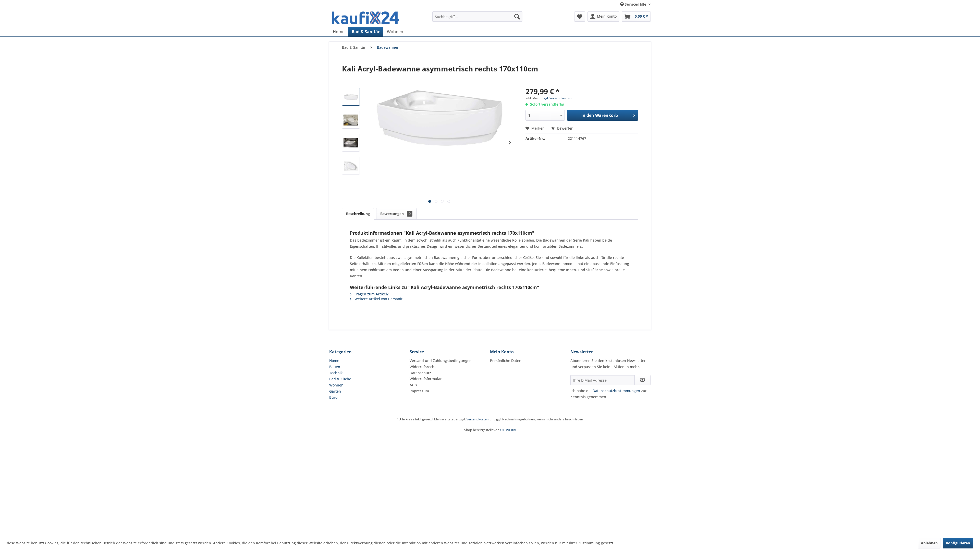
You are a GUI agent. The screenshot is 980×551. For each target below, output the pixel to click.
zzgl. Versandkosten (557, 98)
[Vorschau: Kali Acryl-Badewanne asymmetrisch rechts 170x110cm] (351, 97)
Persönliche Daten (505, 360)
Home (334, 360)
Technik (336, 372)
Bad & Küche (340, 379)
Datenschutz (420, 372)
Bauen (334, 366)
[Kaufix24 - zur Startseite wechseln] (365, 17)
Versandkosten (478, 419)
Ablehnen (929, 543)
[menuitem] (477, 16)
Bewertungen (395, 213)
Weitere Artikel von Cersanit (377, 298)
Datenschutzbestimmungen (616, 390)
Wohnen (336, 385)
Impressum (419, 391)
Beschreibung (358, 213)
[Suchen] (517, 16)
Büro (333, 397)
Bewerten (564, 128)
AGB (413, 384)
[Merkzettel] (579, 16)
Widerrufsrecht (423, 366)
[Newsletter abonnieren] (642, 380)
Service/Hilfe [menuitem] (635, 4)
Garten (335, 391)
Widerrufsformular (426, 378)
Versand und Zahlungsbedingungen (441, 360)
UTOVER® (508, 430)
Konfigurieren (958, 543)
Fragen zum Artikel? (370, 294)
